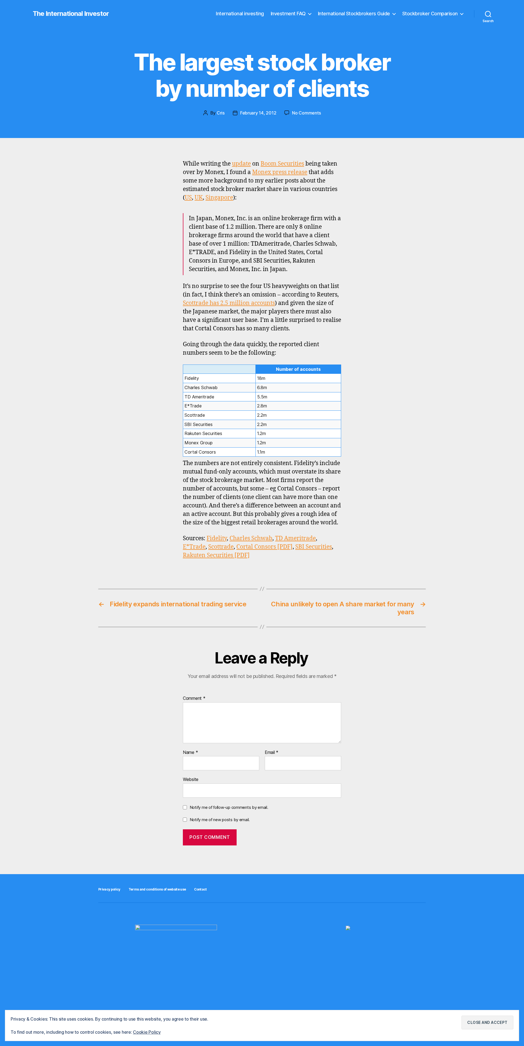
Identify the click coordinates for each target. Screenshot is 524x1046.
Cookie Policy (147, 1032)
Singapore (219, 197)
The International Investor (71, 13)
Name (190, 752)
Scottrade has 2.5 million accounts (229, 303)
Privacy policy (109, 889)
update (241, 164)
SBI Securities (313, 547)
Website (190, 779)
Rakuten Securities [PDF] (216, 555)
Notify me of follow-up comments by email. (229, 807)
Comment (194, 698)
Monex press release (279, 172)
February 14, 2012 (258, 113)
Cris (221, 113)
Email (271, 752)
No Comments (306, 113)
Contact (200, 889)
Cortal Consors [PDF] (264, 547)
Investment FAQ (288, 13)
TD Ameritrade (295, 538)
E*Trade (194, 547)
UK (199, 197)
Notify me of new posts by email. (220, 819)
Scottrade (221, 547)
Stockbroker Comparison (430, 13)
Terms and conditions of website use (157, 889)
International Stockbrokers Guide (354, 13)
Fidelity (217, 538)
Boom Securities (282, 164)
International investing (240, 13)
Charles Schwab (251, 538)
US (188, 197)
